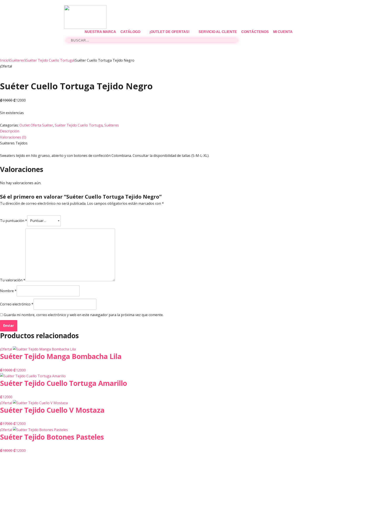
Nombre (8, 290)
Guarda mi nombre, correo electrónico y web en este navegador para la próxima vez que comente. (83, 314)
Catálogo (130, 32)
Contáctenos (255, 32)
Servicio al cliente (218, 32)
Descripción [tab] (9, 131)
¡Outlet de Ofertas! (169, 32)
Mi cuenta (283, 32)
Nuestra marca (100, 32)
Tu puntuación (13, 220)
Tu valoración (12, 280)
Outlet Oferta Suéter (36, 125)
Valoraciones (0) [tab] (13, 137)
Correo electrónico (16, 304)
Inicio (4, 60)
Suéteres (17, 60)
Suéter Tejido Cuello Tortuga (50, 60)
